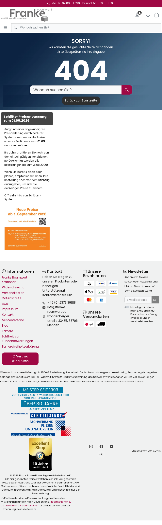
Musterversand (13, 320)
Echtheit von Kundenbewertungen (17, 338)
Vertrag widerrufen (20, 358)
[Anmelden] (137, 15)
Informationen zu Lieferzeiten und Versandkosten (36, 503)
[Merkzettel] (148, 15)
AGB (5, 304)
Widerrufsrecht (13, 287)
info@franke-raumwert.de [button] (57, 309)
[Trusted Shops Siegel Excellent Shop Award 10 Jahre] (40, 454)
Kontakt (8, 315)
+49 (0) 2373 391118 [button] (61, 302)
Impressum (10, 309)
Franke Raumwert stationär (14, 279)
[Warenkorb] (156, 15)
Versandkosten (13, 293)
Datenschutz (11, 298)
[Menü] (5, 27)
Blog (5, 325)
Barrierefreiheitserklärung (20, 346)
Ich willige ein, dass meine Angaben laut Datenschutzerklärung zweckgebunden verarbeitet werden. (143, 314)
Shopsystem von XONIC (146, 450)
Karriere (7, 331)
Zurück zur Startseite (81, 100)
